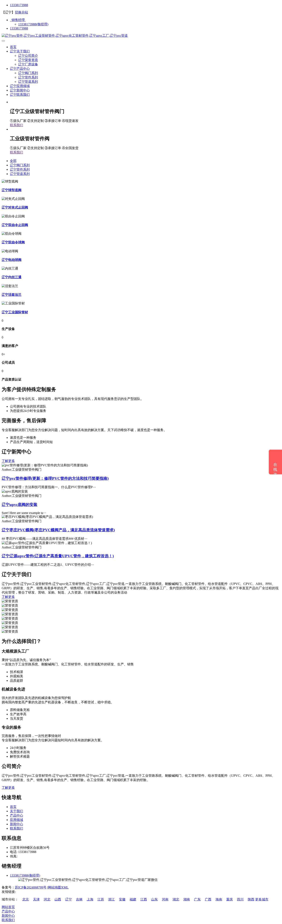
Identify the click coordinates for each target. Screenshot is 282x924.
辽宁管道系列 (28, 81)
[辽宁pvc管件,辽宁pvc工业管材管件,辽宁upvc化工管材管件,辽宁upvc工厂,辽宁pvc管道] (65, 35)
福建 (133, 899)
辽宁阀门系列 (28, 73)
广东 (197, 899)
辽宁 (68, 899)
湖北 (176, 899)
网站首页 (8, 907)
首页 (13, 47)
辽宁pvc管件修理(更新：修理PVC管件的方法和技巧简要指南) (55, 478)
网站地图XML (58, 887)
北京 (25, 899)
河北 (47, 899)
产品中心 (16, 815)
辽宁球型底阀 (11, 190)
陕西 (251, 899)
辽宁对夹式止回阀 (15, 207)
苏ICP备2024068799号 (30, 887)
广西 (208, 899)
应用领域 (16, 819)
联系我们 (16, 125)
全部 (13, 161)
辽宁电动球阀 (11, 260)
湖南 (186, 899)
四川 (240, 899)
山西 (58, 899)
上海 (90, 899)
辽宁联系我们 (20, 94)
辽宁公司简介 (28, 55)
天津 (36, 899)
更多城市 (261, 899)
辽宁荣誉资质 (28, 60)
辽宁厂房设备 (28, 64)
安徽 (122, 899)
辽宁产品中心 (20, 68)
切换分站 (21, 12)
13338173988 (19, 5)
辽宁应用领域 (20, 86)
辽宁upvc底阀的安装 (19, 504)
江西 (143, 899)
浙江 (111, 899)
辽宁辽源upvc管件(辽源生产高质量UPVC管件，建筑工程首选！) (58, 556)
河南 (165, 899)
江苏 (100, 899)
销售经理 (18, 20)
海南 (219, 899)
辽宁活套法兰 (11, 294)
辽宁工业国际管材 (15, 312)
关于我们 (16, 811)
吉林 (79, 899)
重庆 (229, 899)
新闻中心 (16, 824)
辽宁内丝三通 (11, 277)
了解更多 (8, 461)
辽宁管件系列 (28, 77)
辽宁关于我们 (20, 51)
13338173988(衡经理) (33, 24)
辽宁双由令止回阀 (15, 225)
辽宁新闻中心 (20, 90)
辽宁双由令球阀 (13, 242)
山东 (154, 899)
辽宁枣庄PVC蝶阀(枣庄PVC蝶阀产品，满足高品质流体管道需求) (58, 530)
